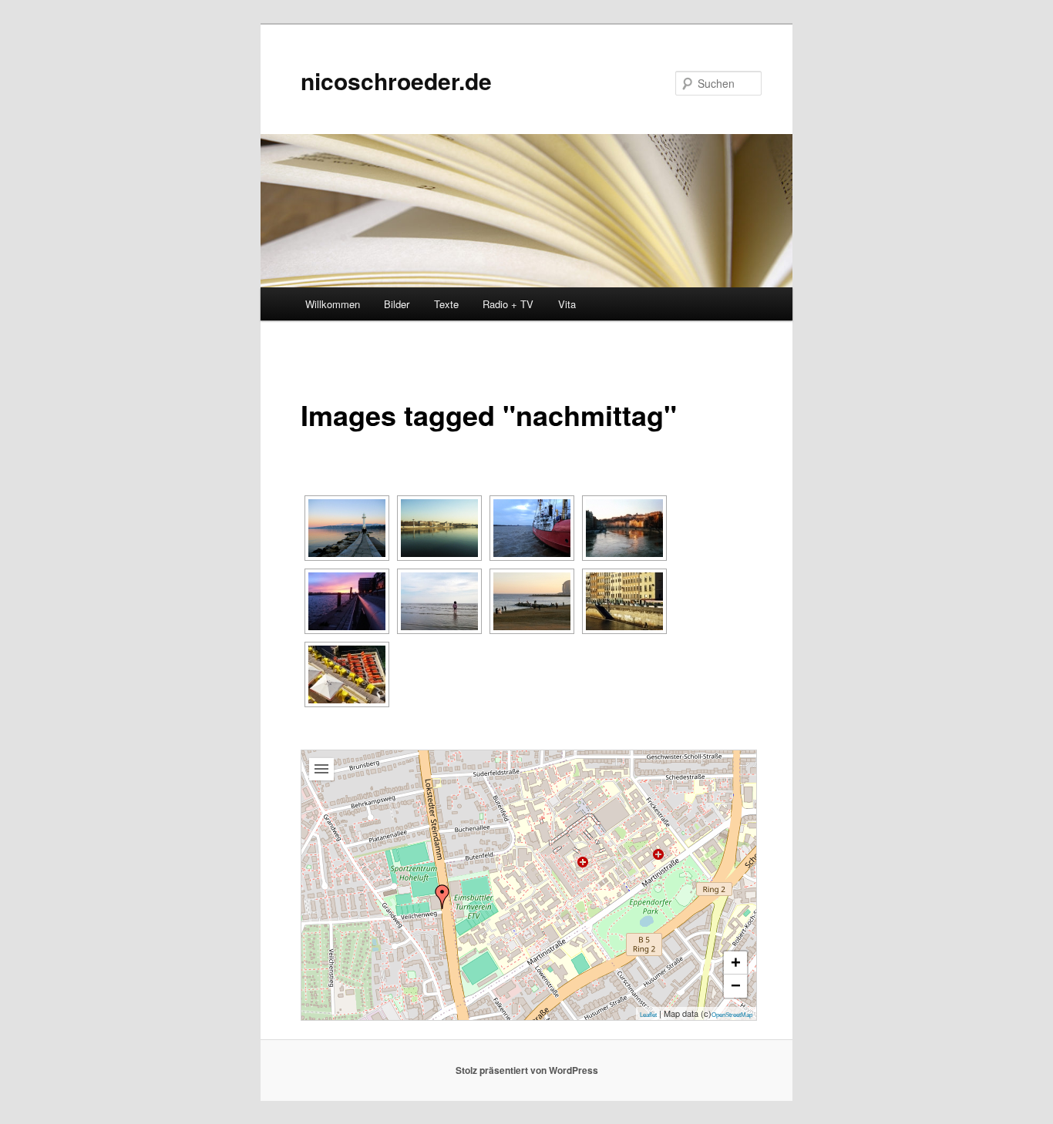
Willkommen (332, 304)
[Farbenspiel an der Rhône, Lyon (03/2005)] (439, 528)
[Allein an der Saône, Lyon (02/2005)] (624, 601)
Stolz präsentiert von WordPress (527, 1070)
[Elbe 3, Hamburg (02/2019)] (531, 528)
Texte (446, 304)
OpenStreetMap (732, 1015)
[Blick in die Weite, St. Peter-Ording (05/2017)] (439, 601)
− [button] (736, 985)
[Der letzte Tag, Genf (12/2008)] (346, 528)
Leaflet (648, 1015)
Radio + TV (508, 304)
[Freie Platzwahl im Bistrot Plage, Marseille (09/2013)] (346, 674)
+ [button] (736, 962)
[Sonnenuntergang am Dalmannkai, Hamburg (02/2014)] (346, 601)
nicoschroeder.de (396, 80)
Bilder (396, 304)
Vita (567, 304)
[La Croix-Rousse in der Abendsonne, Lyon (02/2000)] (624, 528)
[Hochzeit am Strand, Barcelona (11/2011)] (531, 601)
